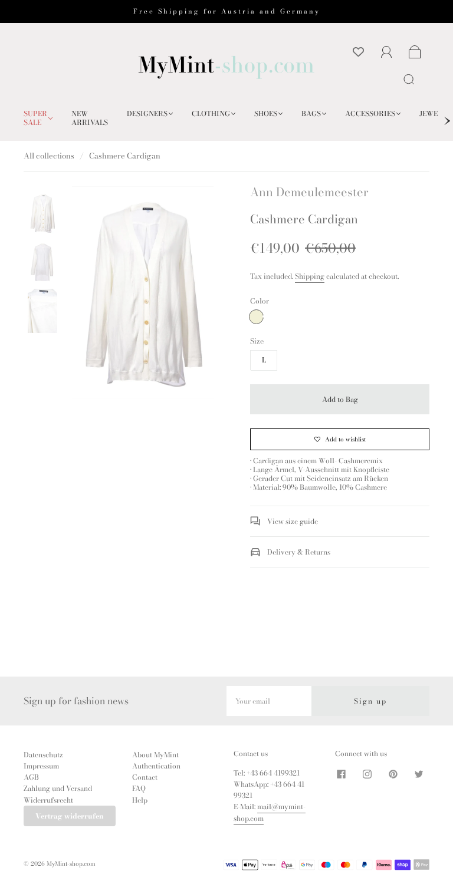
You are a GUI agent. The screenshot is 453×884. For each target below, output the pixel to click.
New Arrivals (89, 118)
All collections (49, 155)
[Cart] (415, 53)
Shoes (265, 113)
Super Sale (35, 118)
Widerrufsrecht (48, 800)
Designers (147, 113)
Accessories (370, 113)
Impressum (41, 765)
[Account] (387, 52)
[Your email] (268, 701)
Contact (144, 777)
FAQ (139, 788)
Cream (256, 316)
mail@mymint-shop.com (270, 812)
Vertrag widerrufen (69, 816)
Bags (311, 113)
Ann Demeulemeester (309, 192)
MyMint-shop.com (71, 863)
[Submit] (411, 79)
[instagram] (367, 774)
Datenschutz (43, 754)
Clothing (211, 113)
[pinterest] (393, 774)
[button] (86, 294)
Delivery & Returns (297, 552)
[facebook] (341, 774)
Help (139, 800)
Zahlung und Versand (58, 788)
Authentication (156, 765)
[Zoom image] (142, 294)
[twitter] (419, 774)
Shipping (309, 276)
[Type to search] (406, 79)
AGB (31, 777)
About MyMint (155, 754)
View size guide (291, 521)
